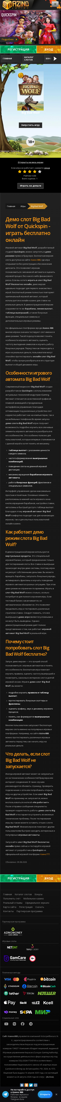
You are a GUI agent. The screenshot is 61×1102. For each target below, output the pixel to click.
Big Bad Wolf (37, 206)
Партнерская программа (29, 911)
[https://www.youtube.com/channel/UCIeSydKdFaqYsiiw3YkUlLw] (6, 1024)
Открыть (45, 1094)
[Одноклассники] (26, 1085)
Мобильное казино (33, 898)
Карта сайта (9, 906)
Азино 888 (36, 259)
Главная (7, 58)
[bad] (19, 171)
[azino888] (14, 1024)
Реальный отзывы (12, 902)
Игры (23, 206)
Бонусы (38, 894)
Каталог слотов (28, 58)
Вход (49, 49)
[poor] (24, 171)
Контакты (8, 911)
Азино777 (45, 854)
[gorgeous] (39, 171)
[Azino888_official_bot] (31, 1024)
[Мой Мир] (35, 1085)
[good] (34, 171)
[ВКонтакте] (22, 1085)
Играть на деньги (30, 185)
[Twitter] (31, 1085)
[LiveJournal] (40, 1085)
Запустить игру (30, 125)
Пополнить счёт (11, 898)
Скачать (39, 906)
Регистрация (18, 49)
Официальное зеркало (37, 902)
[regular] (29, 171)
